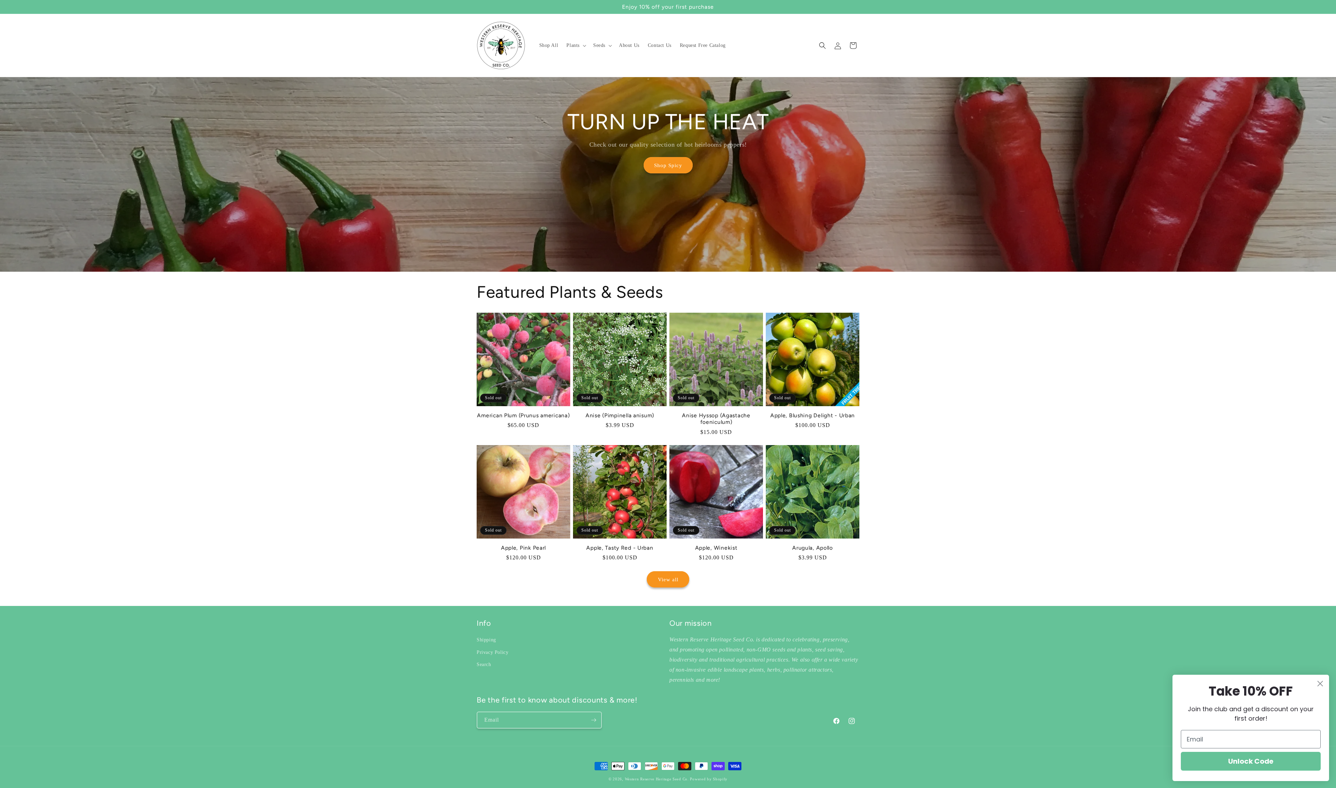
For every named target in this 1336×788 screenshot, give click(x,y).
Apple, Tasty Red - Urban (619, 547)
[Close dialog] (1320, 684)
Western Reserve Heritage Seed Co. (657, 779)
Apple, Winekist (716, 547)
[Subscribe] (593, 720)
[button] (575, 45)
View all (668, 579)
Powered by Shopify (708, 779)
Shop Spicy (668, 165)
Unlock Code (1250, 761)
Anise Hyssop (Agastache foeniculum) (716, 418)
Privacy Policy (492, 652)
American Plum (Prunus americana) (523, 415)
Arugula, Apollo (812, 547)
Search (484, 664)
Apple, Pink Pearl (523, 547)
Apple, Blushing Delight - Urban (812, 415)
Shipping (486, 639)
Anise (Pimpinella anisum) (620, 415)
